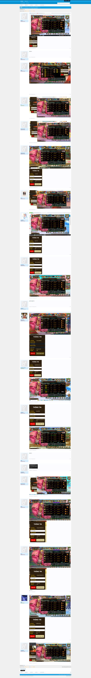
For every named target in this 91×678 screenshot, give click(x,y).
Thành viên (26, 1)
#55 (70, 470)
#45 (70, 142)
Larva (30, 209)
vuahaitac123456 (23, 367)
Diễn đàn (22, 1)
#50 (70, 306)
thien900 (22, 412)
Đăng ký (69, 0)
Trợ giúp (62, 674)
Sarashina (22, 220)
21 (29, 118)
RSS (70, 674)
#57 (70, 543)
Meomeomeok (31, 142)
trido (21, 460)
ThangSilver (22, 650)
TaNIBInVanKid (23, 153)
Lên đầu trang (67, 674)
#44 (70, 118)
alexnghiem (22, 472)
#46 (70, 187)
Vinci (24, 9)
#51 (70, 357)
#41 (70, 48)
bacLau (22, 20)
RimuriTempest (23, 483)
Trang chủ (64, 674)
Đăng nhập (66, 0)
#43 (70, 94)
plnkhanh (22, 308)
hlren (21, 506)
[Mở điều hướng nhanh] (70, 5)
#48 (70, 254)
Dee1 (21, 70)
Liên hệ (59, 674)
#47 (70, 209)
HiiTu (21, 602)
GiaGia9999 (30, 357)
